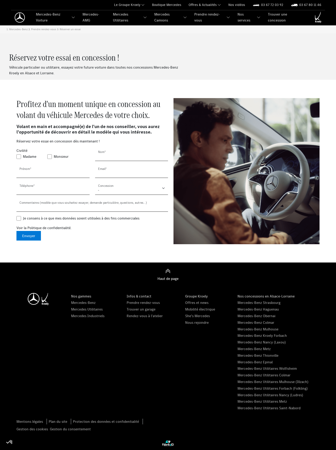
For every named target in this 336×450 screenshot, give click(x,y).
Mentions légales (29, 421)
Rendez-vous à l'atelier (145, 315)
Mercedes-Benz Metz (254, 348)
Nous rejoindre (197, 322)
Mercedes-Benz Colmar (255, 322)
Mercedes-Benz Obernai (256, 315)
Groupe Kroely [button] (196, 296)
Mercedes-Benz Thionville (257, 355)
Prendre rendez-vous (207, 17)
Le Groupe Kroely (127, 5)
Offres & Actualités (203, 5)
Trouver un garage (141, 309)
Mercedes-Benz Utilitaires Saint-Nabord (269, 408)
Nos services (243, 17)
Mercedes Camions (162, 17)
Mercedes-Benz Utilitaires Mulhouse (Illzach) (272, 381)
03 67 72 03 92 (272, 5)
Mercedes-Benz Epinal (255, 362)
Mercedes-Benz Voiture (48, 17)
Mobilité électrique (200, 309)
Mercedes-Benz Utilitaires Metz (262, 401)
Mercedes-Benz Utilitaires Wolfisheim (267, 368)
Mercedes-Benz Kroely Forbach (262, 335)
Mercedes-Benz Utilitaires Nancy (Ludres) (270, 395)
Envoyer (28, 235)
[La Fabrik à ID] (168, 442)
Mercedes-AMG (91, 17)
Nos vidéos (236, 5)
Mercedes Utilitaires (120, 17)
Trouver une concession (277, 17)
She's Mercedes (197, 315)
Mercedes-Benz (83, 302)
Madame (29, 156)
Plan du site (58, 421)
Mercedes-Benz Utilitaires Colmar (264, 375)
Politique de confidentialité (49, 227)
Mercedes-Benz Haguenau (258, 309)
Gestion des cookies (32, 429)
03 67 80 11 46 (310, 5)
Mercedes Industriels (87, 315)
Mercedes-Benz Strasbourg (258, 302)
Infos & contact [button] (139, 296)
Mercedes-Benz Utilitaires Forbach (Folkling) (272, 388)
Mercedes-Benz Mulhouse (257, 329)
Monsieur (61, 156)
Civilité (21, 150)
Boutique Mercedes (166, 5)
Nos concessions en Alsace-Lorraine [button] (266, 296)
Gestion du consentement (70, 429)
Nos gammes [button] (81, 296)
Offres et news (196, 302)
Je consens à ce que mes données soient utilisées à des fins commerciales (81, 218)
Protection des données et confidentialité (106, 421)
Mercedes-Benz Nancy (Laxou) (261, 342)
